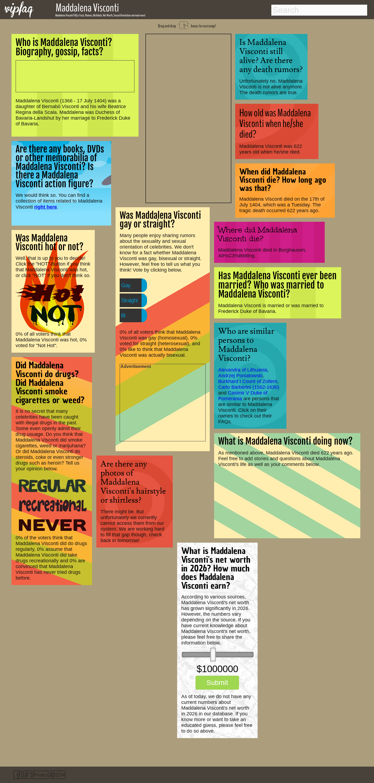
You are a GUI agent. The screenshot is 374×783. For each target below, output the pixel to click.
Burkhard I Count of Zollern (247, 381)
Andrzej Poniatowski (240, 375)
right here (45, 207)
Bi (123, 315)
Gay (125, 285)
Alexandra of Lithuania (242, 370)
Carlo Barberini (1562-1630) (248, 387)
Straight (129, 300)
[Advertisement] (188, 118)
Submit (217, 682)
